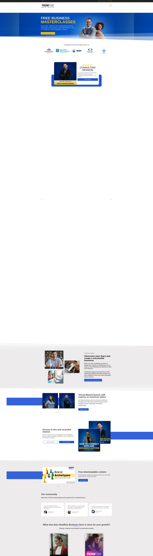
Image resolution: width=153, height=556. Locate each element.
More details (88, 79)
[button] (44, 401)
